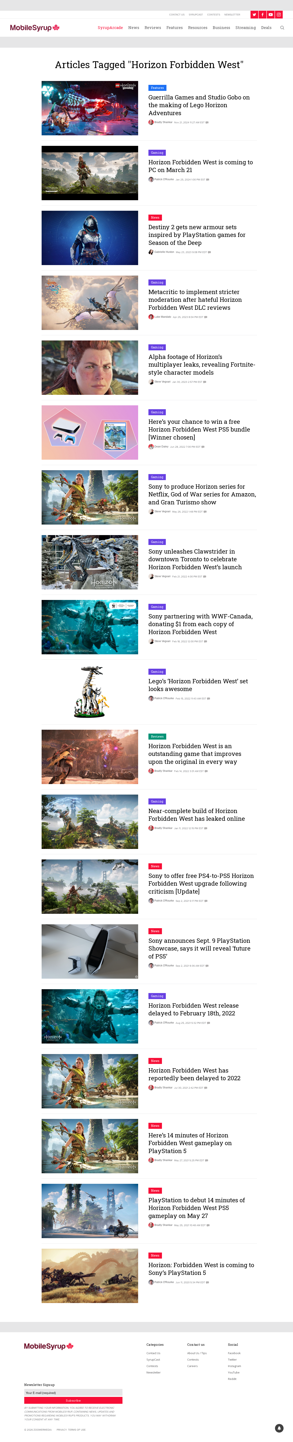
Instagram (234, 1366)
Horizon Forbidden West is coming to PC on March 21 (200, 166)
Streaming (246, 27)
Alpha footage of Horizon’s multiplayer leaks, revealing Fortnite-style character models (201, 364)
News (133, 27)
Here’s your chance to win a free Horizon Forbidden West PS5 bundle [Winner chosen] (199, 429)
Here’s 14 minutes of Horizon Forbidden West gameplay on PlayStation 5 (190, 1143)
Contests (213, 14)
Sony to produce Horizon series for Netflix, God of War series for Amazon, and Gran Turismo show (202, 494)
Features (174, 27)
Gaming (157, 153)
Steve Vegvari (162, 381)
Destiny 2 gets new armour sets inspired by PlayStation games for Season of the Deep (197, 235)
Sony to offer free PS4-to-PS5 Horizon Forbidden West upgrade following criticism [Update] (201, 883)
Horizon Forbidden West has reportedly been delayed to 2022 (194, 1074)
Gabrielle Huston (164, 251)
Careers (192, 1366)
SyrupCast (196, 14)
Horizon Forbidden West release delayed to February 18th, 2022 (193, 1009)
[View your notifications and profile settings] (279, 1428)
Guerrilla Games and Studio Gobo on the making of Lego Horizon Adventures (199, 105)
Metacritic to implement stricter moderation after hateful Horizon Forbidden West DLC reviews (195, 299)
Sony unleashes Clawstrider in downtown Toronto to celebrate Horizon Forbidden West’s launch (195, 559)
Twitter (232, 1359)
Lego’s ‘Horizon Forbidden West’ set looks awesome (198, 685)
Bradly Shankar (163, 122)
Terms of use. (77, 1429)
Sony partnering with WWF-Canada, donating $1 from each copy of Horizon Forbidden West (200, 624)
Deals (266, 27)
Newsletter (232, 14)
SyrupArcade (110, 27)
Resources (197, 27)
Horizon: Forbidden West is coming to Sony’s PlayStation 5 (201, 1269)
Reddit (232, 1379)
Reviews (153, 27)
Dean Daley (161, 446)
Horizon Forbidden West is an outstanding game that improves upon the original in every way (194, 754)
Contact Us (176, 14)
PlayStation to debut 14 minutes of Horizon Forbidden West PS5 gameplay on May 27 (196, 1208)
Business (221, 27)
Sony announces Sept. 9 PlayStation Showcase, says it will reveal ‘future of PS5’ (199, 948)
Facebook (234, 1353)
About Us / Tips (197, 1353)
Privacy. (62, 1429)
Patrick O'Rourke (164, 179)
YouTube (234, 1372)
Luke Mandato (162, 316)
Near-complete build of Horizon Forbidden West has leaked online (196, 814)
